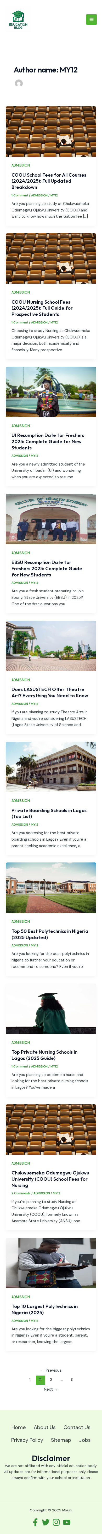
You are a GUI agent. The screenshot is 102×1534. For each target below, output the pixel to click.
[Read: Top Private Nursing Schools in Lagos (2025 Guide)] (51, 1008)
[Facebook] (35, 1522)
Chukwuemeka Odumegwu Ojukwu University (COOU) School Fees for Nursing (50, 1179)
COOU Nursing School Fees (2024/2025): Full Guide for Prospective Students (42, 308)
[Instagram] (56, 1522)
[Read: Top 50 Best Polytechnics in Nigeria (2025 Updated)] (51, 887)
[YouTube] (67, 1522)
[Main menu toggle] (91, 19)
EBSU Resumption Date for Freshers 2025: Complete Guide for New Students (47, 568)
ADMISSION (21, 165)
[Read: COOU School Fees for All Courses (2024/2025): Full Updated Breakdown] (51, 131)
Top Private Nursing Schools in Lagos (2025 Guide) (44, 1055)
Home (19, 1427)
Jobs (85, 1440)
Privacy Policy (27, 1440)
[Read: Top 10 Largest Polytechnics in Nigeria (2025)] (51, 1262)
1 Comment (20, 195)
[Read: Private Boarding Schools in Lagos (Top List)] (51, 766)
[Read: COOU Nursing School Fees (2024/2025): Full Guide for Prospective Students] (51, 258)
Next (51, 1389)
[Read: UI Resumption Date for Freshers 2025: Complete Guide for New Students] (51, 391)
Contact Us (77, 1427)
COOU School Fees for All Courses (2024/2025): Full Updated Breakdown (49, 181)
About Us (45, 1427)
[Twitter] (46, 1522)
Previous (51, 1370)
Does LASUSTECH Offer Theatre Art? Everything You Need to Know (50, 692)
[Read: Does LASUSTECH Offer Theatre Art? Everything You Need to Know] (51, 645)
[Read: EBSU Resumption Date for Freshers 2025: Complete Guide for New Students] (51, 518)
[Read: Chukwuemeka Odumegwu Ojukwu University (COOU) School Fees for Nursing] (51, 1129)
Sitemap (61, 1440)
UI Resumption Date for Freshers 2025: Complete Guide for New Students (48, 441)
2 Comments (21, 1193)
